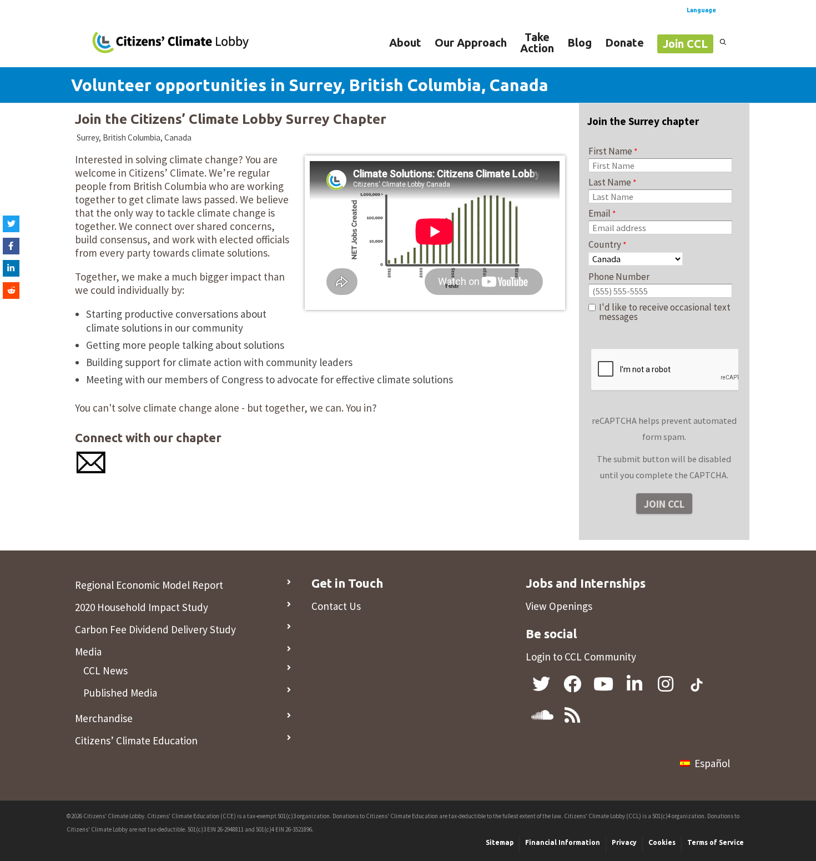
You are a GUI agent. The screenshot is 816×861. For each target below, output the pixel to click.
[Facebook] (11, 246)
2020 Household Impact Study (141, 607)
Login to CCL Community (581, 656)
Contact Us (336, 606)
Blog (579, 42)
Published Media (120, 692)
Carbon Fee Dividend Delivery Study (155, 629)
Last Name (609, 182)
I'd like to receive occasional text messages (665, 312)
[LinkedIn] (11, 268)
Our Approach (471, 42)
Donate (624, 42)
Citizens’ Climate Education (136, 740)
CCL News (105, 670)
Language (701, 10)
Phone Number (618, 277)
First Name (610, 151)
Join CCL (685, 43)
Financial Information (562, 842)
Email (599, 213)
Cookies (662, 842)
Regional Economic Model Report (149, 585)
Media (88, 651)
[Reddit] (11, 290)
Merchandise (104, 718)
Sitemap (499, 842)
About (405, 42)
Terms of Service (715, 842)
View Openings (559, 606)
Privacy (624, 842)
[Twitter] (11, 224)
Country (604, 244)
